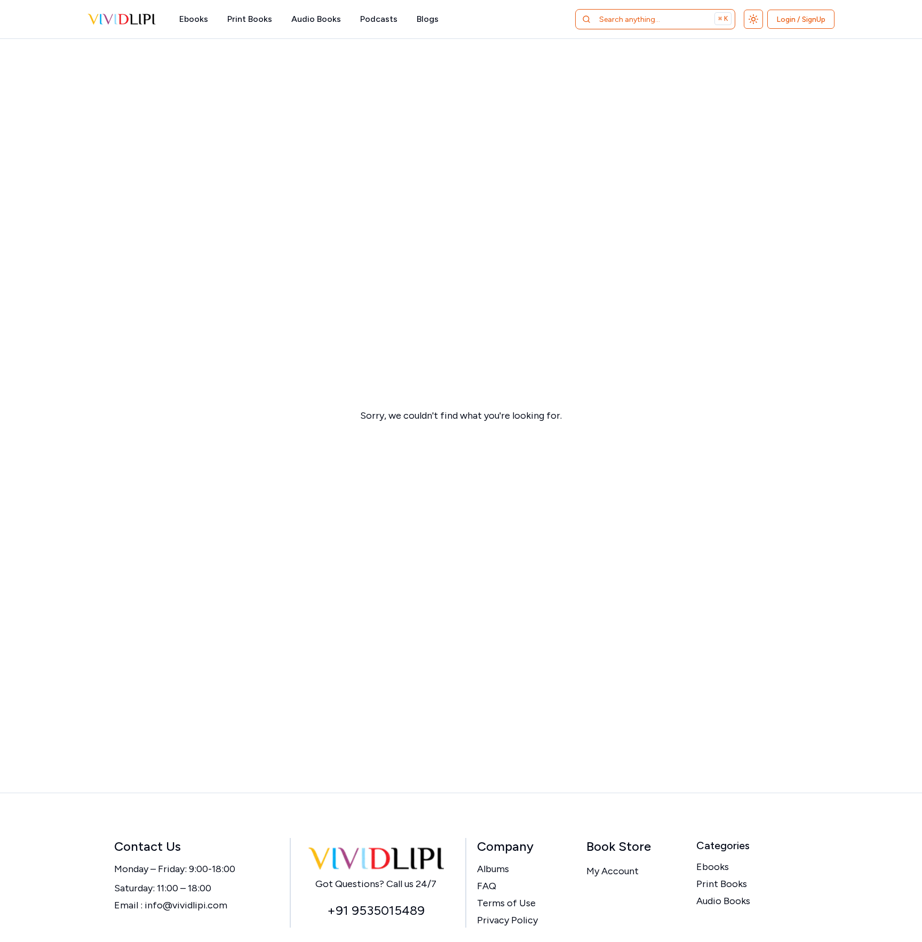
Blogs (428, 19)
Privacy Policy (507, 920)
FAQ (486, 886)
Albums (493, 869)
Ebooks (193, 19)
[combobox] (641, 19)
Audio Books (316, 19)
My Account (612, 871)
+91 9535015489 (376, 910)
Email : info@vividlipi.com (170, 905)
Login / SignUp (800, 19)
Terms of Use (506, 903)
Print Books (249, 19)
